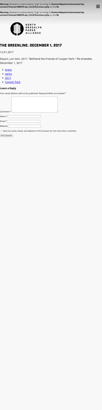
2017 (8, 78)
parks (8, 73)
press (8, 69)
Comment (5, 111)
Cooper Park (13, 82)
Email (3, 121)
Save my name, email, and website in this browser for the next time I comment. (40, 131)
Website (4, 126)
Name (3, 116)
